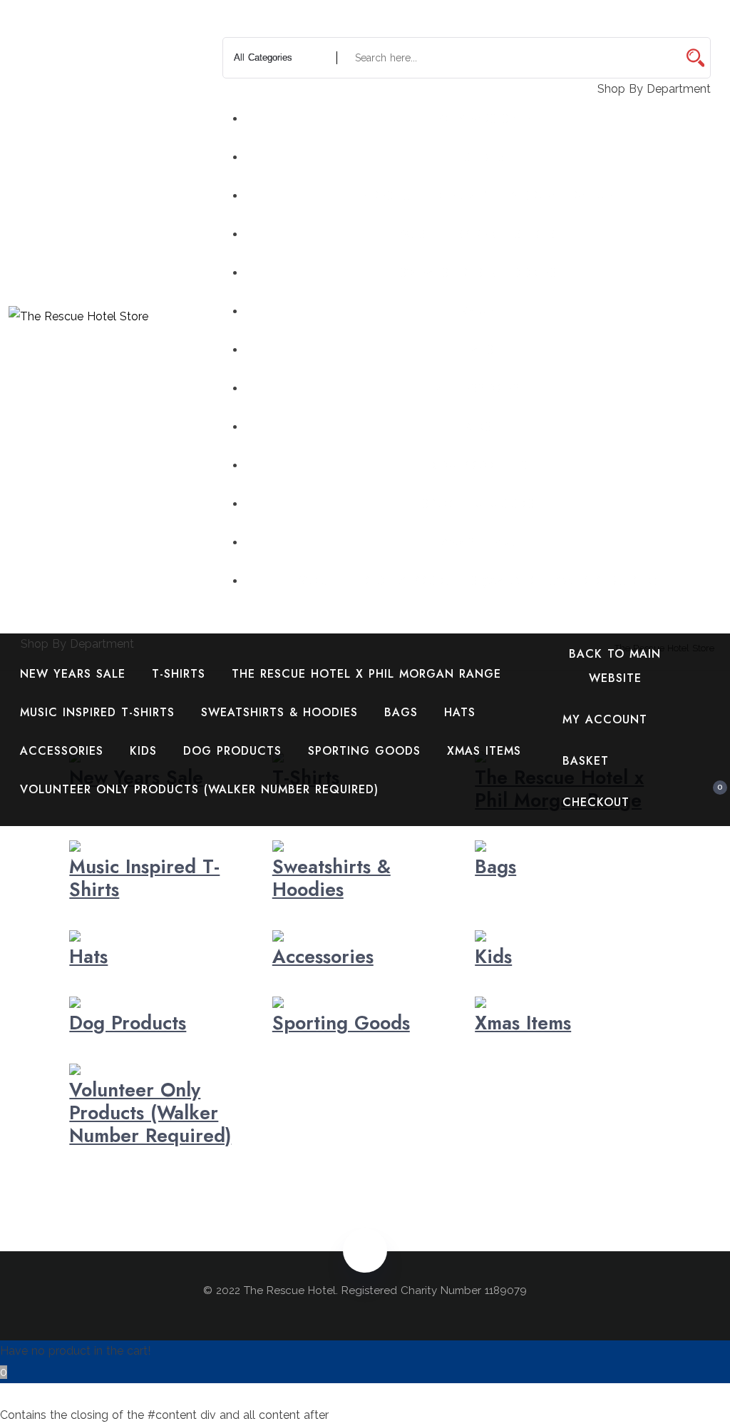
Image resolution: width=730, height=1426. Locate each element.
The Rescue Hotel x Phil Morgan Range (478, 196)
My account (604, 719)
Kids (478, 427)
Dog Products (478, 465)
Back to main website (615, 666)
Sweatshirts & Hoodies (478, 273)
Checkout (595, 802)
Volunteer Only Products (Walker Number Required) (478, 581)
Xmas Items (478, 542)
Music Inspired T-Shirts (478, 234)
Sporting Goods (478, 504)
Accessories (478, 388)
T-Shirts (478, 157)
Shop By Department (75, 644)
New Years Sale (478, 119)
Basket (585, 761)
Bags (478, 311)
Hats (478, 350)
